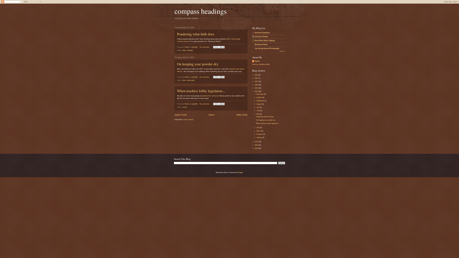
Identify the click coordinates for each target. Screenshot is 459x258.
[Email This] (214, 47)
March (259, 131)
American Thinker (261, 36)
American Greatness (262, 33)
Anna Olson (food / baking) (265, 40)
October (259, 97)
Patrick (257, 61)
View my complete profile (261, 64)
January (259, 137)
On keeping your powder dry (197, 63)
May (258, 114)
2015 (257, 148)
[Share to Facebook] (221, 47)
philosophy (190, 80)
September (261, 101)
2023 (257, 75)
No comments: (204, 47)
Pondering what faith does (195, 34)
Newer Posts (181, 115)
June (258, 111)
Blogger (240, 172)
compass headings (201, 11)
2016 (257, 145)
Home (211, 115)
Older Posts (241, 115)
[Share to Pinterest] (223, 47)
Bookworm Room (261, 44)
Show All (282, 51)
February (260, 134)
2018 (257, 91)
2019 (257, 88)
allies (184, 50)
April (258, 127)
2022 (257, 78)
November (260, 94)
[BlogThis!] (216, 47)
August (259, 104)
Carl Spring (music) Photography (267, 48)
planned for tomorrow (210, 96)
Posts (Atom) (188, 119)
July (258, 107)
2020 (257, 85)
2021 (257, 81)
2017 (257, 142)
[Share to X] (219, 47)
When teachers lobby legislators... (201, 90)
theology (190, 50)
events (185, 107)
